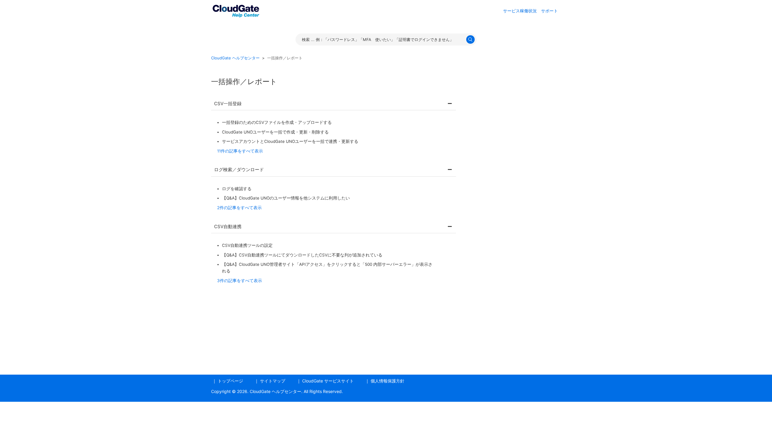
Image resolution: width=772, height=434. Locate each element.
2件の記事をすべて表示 (239, 207)
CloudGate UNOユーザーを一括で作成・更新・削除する (275, 132)
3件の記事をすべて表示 (239, 280)
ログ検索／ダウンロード (239, 169)
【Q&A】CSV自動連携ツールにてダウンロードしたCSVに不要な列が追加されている (302, 255)
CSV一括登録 (228, 103)
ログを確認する (237, 188)
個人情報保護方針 (387, 380)
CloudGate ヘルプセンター (235, 57)
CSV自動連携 (228, 226)
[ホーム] (236, 10)
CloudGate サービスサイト (328, 380)
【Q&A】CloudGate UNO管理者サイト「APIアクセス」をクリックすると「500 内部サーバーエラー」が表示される (327, 267)
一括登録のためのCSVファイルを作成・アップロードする (277, 122)
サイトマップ (272, 380)
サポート (549, 10)
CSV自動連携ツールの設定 (247, 245)
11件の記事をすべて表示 (240, 151)
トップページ (230, 380)
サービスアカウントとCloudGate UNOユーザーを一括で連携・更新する (290, 141)
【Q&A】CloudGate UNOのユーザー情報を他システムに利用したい (286, 198)
